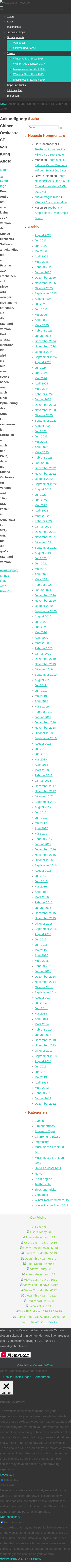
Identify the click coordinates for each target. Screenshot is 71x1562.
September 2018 (46, 738)
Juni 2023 (41, 436)
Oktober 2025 (44, 288)
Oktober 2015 (44, 923)
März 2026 (42, 261)
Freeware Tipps (45, 1131)
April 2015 (41, 955)
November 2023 (45, 410)
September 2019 (46, 674)
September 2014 (46, 992)
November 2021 (45, 537)
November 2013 (45, 1045)
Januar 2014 (43, 1034)
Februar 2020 (44, 648)
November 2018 (45, 727)
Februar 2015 (44, 966)
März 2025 (42, 325)
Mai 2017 (41, 823)
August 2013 (43, 1061)
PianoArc (6, 591)
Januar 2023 (43, 463)
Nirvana (36, 1365)
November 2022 (45, 473)
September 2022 (46, 484)
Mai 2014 (41, 1013)
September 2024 (46, 357)
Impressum (42, 1142)
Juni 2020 (41, 627)
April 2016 (41, 892)
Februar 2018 (44, 775)
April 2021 (41, 574)
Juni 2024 (41, 373)
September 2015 (46, 928)
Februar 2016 (44, 902)
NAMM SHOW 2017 (48, 1168)
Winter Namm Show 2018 (52, 1205)
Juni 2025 (41, 309)
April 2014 (41, 1019)
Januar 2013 (43, 1098)
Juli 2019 (41, 685)
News (3, 103)
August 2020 (43, 616)
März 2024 (42, 388)
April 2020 (41, 637)
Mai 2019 (41, 696)
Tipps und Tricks (45, 1189)
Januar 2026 (43, 272)
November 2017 (45, 791)
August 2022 (43, 489)
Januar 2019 (43, 717)
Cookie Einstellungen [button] (17, 1377)
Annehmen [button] (42, 1377)
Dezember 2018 (45, 722)
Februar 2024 (44, 394)
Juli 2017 (41, 812)
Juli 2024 (41, 367)
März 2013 (42, 1087)
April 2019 (41, 701)
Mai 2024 (41, 378)
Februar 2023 (44, 457)
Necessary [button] (7, 1474)
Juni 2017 (41, 817)
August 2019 (43, 680)
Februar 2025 (44, 330)
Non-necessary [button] (10, 1517)
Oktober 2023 (44, 415)
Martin (4, 169)
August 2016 (43, 870)
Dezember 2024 (45, 341)
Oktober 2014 (44, 987)
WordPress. (48, 1365)
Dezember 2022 (45, 468)
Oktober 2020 (44, 605)
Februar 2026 (44, 267)
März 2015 (42, 960)
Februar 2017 (44, 839)
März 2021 (42, 579)
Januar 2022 (43, 526)
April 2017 (41, 828)
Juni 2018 (41, 754)
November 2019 (45, 664)
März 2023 (42, 452)
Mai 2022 (41, 505)
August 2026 (43, 235)
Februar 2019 (44, 711)
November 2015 (45, 918)
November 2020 (45, 600)
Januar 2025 (43, 335)
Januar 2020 (43, 653)
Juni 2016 (41, 881)
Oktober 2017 (44, 796)
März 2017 (42, 833)
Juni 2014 (41, 1008)
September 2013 (46, 1056)
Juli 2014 (41, 1003)
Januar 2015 (43, 971)
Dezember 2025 (45, 277)
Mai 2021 (41, 569)
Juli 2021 (41, 558)
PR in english (43, 1179)
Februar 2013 (44, 1093)
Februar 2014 (44, 1029)
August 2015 (43, 934)
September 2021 (46, 547)
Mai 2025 (41, 314)
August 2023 (43, 425)
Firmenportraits (45, 1126)
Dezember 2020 (45, 595)
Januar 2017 (43, 844)
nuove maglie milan (47, 197)
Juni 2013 (41, 1072)
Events (39, 1120)
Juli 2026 (41, 240)
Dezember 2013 (45, 1040)
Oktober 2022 (44, 478)
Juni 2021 (41, 563)
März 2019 (42, 706)
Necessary (11, 1479)
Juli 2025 (41, 304)
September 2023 (46, 420)
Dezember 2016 (45, 849)
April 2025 (41, 320)
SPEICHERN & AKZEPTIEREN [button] (20, 1559)
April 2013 (41, 1082)
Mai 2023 (41, 441)
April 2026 (41, 256)
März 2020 (42, 643)
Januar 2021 (43, 590)
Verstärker (41, 1194)
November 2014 (45, 981)
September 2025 (46, 293)
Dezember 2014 (45, 976)
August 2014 (43, 997)
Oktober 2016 (44, 860)
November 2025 (45, 283)
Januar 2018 (43, 780)
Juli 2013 (41, 1066)
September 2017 (46, 801)
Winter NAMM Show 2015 (52, 1200)
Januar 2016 (43, 907)
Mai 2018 (41, 759)
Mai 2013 (41, 1077)
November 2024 (45, 346)
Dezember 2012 (45, 1103)
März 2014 (42, 1024)
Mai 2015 (41, 950)
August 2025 (43, 298)
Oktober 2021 (44, 542)
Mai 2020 (41, 632)
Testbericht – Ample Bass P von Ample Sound (51, 213)
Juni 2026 (41, 246)
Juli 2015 (41, 939)
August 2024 (43, 362)
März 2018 (42, 770)
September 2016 (46, 865)
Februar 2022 (44, 521)
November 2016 (45, 854)
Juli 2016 (41, 876)
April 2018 (41, 764)
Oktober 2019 (44, 669)
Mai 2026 (41, 251)
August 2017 (43, 807)
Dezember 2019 (45, 658)
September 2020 (46, 611)
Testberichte (43, 1184)
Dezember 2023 (45, 404)
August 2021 (43, 553)
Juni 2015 (41, 944)
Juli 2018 (41, 749)
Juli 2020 (41, 621)
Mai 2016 (41, 886)
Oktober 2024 (44, 351)
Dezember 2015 (45, 913)
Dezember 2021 (45, 531)
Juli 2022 (41, 494)
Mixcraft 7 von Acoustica (51, 202)
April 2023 (41, 447)
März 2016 (42, 897)
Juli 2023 (41, 431)
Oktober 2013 (44, 1050)
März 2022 (42, 516)
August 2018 (43, 743)
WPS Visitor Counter (46, 1322)
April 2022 (41, 510)
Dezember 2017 (45, 786)
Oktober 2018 (44, 733)
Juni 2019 (41, 690)
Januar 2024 (43, 399)
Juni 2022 (41, 500)
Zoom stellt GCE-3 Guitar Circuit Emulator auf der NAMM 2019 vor (53, 165)
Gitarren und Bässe (47, 1136)
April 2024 (41, 383)
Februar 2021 (44, 584)
